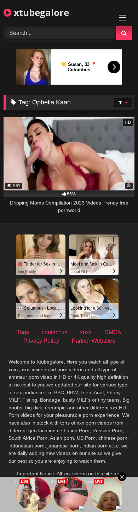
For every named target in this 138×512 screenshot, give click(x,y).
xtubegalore (40, 12)
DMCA (112, 332)
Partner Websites (93, 341)
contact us (54, 332)
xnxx (86, 332)
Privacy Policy (41, 341)
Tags (23, 332)
